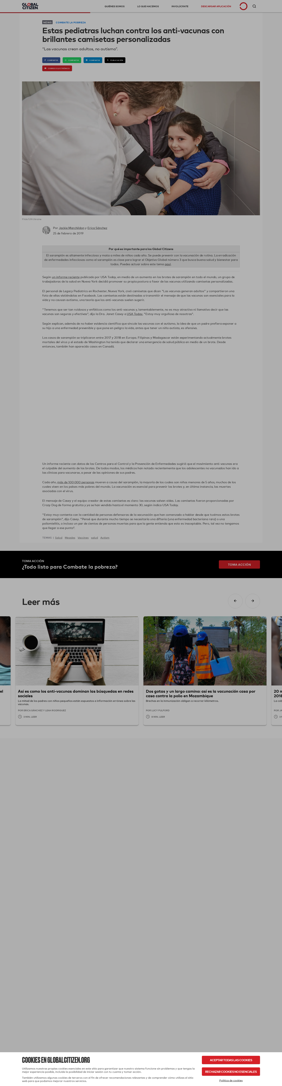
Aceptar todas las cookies (231, 1060)
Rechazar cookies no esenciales (231, 1072)
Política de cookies (231, 1080)
